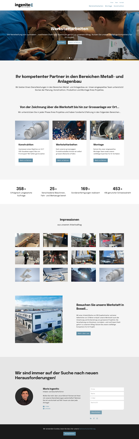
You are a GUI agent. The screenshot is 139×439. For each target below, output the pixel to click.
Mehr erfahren (75, 41)
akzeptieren (69, 433)
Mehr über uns (83, 333)
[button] (69, 434)
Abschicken (95, 412)
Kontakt (61, 41)
